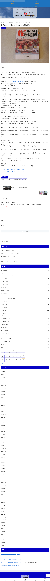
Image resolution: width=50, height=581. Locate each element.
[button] (48, 241)
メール (3, 225)
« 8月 (2, 363)
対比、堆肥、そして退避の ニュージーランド (10, 253)
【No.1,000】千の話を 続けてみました (9, 565)
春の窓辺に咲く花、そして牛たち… (8, 256)
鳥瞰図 (25, 179)
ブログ (11, 179)
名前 (3, 220)
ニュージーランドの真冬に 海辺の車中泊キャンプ (11, 559)
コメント (4, 206)
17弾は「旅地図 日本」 (19, 81)
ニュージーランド (5, 179)
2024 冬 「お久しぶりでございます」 (8, 258)
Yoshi (18, 554)
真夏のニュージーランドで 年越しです (9, 261)
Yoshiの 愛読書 (4, 176)
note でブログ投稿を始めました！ (8, 250)
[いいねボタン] (2, 67)
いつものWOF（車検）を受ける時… (8, 554)
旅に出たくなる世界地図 (18, 179)
